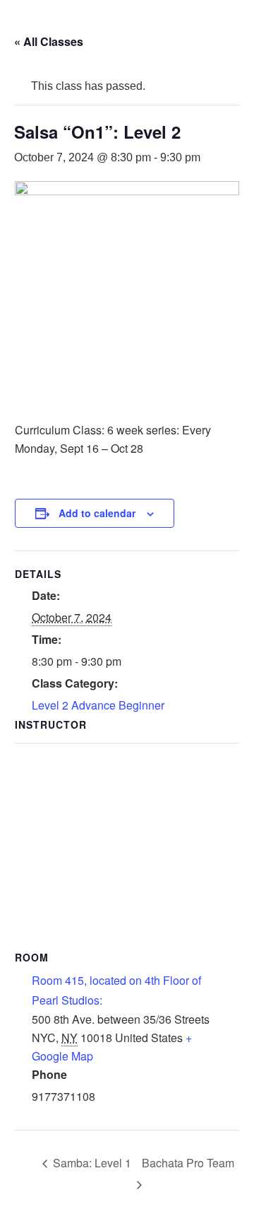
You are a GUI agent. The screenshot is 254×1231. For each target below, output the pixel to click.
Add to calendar (97, 513)
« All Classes (48, 41)
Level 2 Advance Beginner (98, 705)
